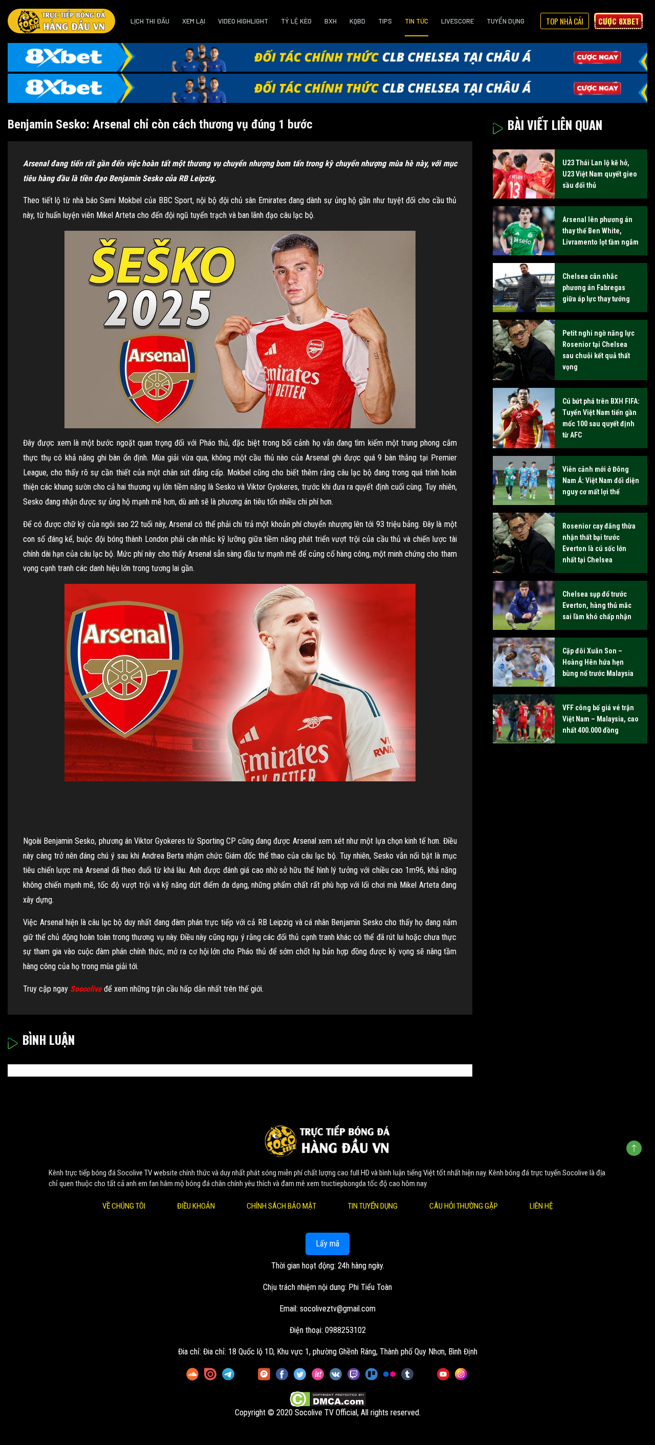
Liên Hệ (541, 1206)
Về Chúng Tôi (123, 1206)
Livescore (457, 21)
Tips (385, 21)
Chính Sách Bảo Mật (281, 1206)
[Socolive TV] (61, 21)
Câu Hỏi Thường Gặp (463, 1206)
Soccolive (86, 989)
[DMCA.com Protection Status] (328, 1399)
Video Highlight (243, 21)
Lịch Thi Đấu (149, 21)
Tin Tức (416, 21)
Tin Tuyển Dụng (373, 1206)
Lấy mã (327, 1244)
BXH (330, 21)
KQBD (357, 21)
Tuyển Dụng (506, 21)
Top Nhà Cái (564, 21)
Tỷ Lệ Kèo (296, 21)
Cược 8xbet (618, 21)
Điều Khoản (196, 1206)
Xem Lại (193, 21)
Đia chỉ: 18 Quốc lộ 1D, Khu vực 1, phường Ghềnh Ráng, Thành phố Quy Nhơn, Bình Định (340, 1351)
